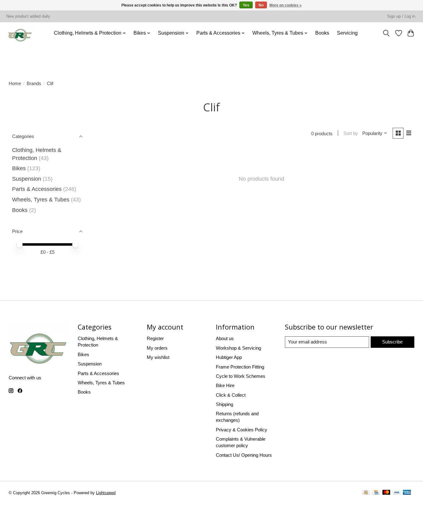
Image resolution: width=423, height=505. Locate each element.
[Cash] (366, 493)
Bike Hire (225, 385)
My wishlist (158, 357)
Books (322, 33)
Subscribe (392, 341)
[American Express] (407, 493)
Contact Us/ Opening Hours (244, 455)
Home (15, 83)
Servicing (347, 33)
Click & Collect (231, 395)
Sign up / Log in (401, 16)
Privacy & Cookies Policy (241, 429)
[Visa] (397, 493)
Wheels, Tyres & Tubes (40, 199)
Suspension (26, 179)
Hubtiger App (229, 357)
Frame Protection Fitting (240, 366)
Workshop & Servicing (238, 348)
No (261, 5)
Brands (34, 83)
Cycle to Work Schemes (240, 376)
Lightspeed (106, 493)
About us (225, 338)
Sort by (350, 133)
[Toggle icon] (386, 33)
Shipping (224, 404)
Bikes (19, 168)
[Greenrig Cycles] (20, 32)
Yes (246, 5)
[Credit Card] (376, 493)
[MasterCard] (386, 493)
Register (155, 338)
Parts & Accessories (37, 189)
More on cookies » (285, 5)
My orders (157, 348)
